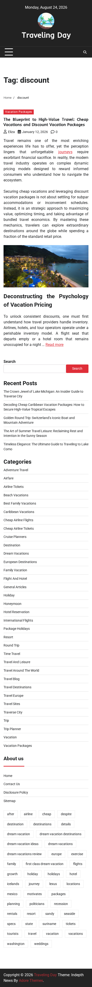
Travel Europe (13, 695)
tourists (12, 934)
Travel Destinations (17, 687)
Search (10, 361)
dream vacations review (24, 854)
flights (77, 864)
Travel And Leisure (17, 662)
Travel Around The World (21, 670)
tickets (70, 924)
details (66, 824)
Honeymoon (12, 604)
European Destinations (20, 562)
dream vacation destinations (60, 834)
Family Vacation (15, 570)
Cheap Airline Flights (18, 520)
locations (73, 884)
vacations (75, 934)
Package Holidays (17, 629)
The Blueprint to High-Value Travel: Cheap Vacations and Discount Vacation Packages (46, 122)
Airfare (8, 478)
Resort (8, 637)
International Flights (18, 620)
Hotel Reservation (16, 612)
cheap (46, 814)
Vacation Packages (18, 112)
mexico (12, 894)
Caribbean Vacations (19, 512)
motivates (34, 894)
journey (34, 884)
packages (58, 894)
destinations (42, 824)
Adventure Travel (16, 470)
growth (12, 874)
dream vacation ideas (22, 844)
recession (61, 904)
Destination (12, 545)
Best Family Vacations (20, 503)
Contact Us (12, 784)
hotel (73, 874)
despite (66, 814)
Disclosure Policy (16, 792)
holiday (32, 874)
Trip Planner (12, 729)
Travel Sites (12, 704)
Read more (54, 344)
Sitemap (10, 801)
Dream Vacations (16, 553)
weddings (41, 944)
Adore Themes (31, 980)
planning (13, 904)
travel (32, 934)
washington (16, 944)
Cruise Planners (15, 537)
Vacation (10, 737)
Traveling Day (46, 34)
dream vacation (18, 834)
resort (31, 914)
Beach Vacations (16, 495)
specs (11, 924)
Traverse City (13, 712)
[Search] (84, 52)
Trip (6, 720)
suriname (49, 924)
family (11, 864)
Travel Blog (12, 679)
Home (8, 776)
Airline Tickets (14, 487)
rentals (12, 914)
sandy (49, 914)
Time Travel (12, 654)
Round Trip (11, 645)
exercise (77, 854)
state (29, 924)
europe (56, 854)
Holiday (9, 595)
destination (15, 824)
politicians (36, 904)
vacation (52, 934)
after (10, 814)
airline (28, 814)
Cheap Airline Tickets (19, 528)
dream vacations (60, 844)
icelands (13, 884)
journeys (65, 152)
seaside (69, 914)
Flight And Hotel (15, 578)
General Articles (15, 587)
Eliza (11, 132)
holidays (54, 874)
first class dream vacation (44, 864)
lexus (53, 884)
